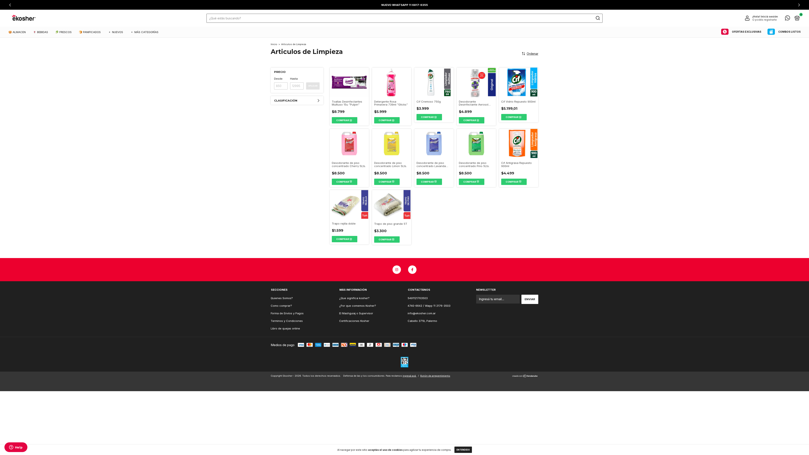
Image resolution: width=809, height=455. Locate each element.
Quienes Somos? (282, 298)
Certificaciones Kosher (354, 321)
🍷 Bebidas (40, 32)
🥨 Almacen (17, 32)
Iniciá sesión (769, 16)
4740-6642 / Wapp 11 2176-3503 (429, 305)
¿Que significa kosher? (354, 298)
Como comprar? (281, 305)
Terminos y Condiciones (287, 321)
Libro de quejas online (285, 328)
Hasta (294, 78)
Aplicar (312, 86)
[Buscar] (597, 18)
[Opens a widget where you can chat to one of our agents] (15, 447)
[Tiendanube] (525, 376)
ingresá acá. (410, 375)
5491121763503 (418, 298)
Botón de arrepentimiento (435, 375)
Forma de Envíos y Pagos (287, 313)
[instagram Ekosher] (396, 269)
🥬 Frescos (63, 32)
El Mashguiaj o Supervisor (356, 313)
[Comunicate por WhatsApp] (787, 19)
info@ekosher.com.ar (422, 313)
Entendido (463, 449)
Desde (278, 78)
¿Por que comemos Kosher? (357, 305)
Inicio (274, 44)
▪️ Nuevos (115, 32)
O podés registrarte (764, 19)
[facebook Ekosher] (412, 269)
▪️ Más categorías (144, 32)
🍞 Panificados (90, 32)
